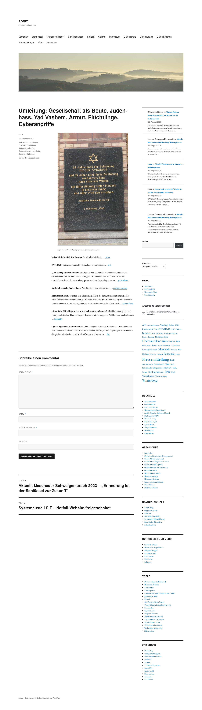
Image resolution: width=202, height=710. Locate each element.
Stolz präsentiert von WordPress (48, 698)
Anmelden (148, 286)
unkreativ (58, 318)
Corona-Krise (150, 329)
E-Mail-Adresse (28, 427)
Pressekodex (149, 608)
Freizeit (90, 36)
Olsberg (145, 354)
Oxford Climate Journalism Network (157, 605)
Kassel (154, 345)
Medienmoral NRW (151, 416)
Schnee (144, 372)
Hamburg (151, 337)
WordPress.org (149, 295)
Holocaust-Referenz (151, 479)
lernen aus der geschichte (153, 482)
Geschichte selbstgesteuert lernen (156, 461)
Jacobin (147, 662)
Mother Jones (149, 674)
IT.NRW (176, 341)
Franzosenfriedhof (55, 36)
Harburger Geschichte (152, 473)
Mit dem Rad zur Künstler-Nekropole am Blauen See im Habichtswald (163, 115)
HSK (170, 341)
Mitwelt (147, 599)
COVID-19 (165, 329)
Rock (172, 360)
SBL (175, 367)
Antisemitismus (25, 142)
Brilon (171, 325)
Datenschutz (130, 36)
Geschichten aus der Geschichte (156, 467)
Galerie (101, 36)
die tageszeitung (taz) (152, 653)
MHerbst (147, 513)
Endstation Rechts (151, 407)
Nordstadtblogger (150, 550)
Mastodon (52, 42)
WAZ (173, 372)
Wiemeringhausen (161, 376)
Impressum (114, 36)
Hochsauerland (161, 336)
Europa (35, 142)
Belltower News (150, 401)
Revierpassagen (150, 553)
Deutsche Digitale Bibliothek (155, 582)
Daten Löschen (164, 36)
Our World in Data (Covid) (154, 602)
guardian (147, 659)
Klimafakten (149, 587)
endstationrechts (120, 287)
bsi (108, 334)
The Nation (148, 679)
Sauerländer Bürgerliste (164, 364)
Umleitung (30, 154)
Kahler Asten (146, 345)
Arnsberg (164, 324)
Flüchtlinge (31, 145)
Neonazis (174, 350)
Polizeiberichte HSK (152, 516)
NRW (180, 350)
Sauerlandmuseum (147, 364)
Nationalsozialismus (26, 148)
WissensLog (148, 430)
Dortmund (146, 333)
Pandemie (169, 354)
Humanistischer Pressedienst (154, 410)
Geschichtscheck (150, 470)
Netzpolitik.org (150, 418)
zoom (24, 21)
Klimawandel (175, 345)
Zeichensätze (149, 631)
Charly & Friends (150, 544)
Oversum (160, 354)
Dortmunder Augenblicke (153, 547)
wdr (109, 264)
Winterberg (149, 380)
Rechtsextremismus (26, 151)
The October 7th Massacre (154, 619)
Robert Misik (149, 424)
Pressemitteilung (155, 359)
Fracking (175, 333)
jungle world (149, 671)
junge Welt (148, 668)
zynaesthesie (128, 303)
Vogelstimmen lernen (152, 622)
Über (40, 42)
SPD (167, 372)
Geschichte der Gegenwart (154, 459)
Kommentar (26, 372)
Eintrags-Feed (149, 289)
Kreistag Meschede (149, 349)
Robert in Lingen (150, 421)
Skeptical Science (151, 613)
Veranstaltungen (26, 42)
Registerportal (149, 610)
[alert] (162, 313)
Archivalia (148, 453)
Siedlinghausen (75, 36)
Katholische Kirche (164, 345)
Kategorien (146, 263)
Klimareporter (149, 590)
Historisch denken (151, 476)
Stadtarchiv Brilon (151, 487)
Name (22, 414)
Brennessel (37, 36)
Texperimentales (150, 427)
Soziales (22, 154)
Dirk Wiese (177, 329)
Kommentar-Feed (150, 292)
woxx (107, 257)
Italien (21, 157)
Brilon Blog (148, 507)
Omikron (153, 354)
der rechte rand (149, 404)
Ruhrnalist (148, 559)
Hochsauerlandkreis (155, 341)
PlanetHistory (149, 485)
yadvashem (123, 280)
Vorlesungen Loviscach (153, 625)
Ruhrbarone (148, 556)
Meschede (164, 349)
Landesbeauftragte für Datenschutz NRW (159, 593)
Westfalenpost (148, 375)
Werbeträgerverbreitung (153, 628)
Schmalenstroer (150, 525)
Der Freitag (148, 650)
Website (23, 441)
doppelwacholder (150, 510)
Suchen (145, 241)
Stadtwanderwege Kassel (153, 616)
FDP (153, 333)
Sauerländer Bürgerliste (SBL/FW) (156, 367)
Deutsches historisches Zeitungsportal (158, 456)
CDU (177, 325)
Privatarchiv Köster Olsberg (154, 519)
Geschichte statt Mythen (153, 464)
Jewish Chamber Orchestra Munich (157, 413)
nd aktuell (148, 676)
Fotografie (167, 333)
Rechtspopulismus (31, 157)
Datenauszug (146, 36)
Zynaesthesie (149, 433)
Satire (38, 151)
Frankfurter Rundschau (152, 656)
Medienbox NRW (150, 596)
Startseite (23, 36)
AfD (144, 324)
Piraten (178, 354)
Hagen (144, 337)
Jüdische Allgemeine (152, 665)
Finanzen (22, 145)
